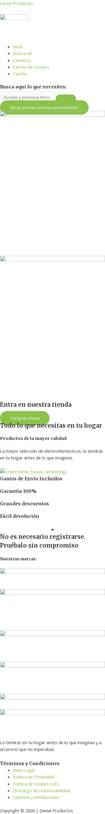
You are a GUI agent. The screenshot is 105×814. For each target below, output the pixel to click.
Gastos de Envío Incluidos (31, 478)
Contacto (22, 60)
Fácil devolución (19, 516)
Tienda (19, 74)
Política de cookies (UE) (35, 784)
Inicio (18, 46)
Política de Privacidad (33, 777)
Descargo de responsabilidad (41, 790)
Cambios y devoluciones (36, 797)
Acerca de (22, 53)
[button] (44, 107)
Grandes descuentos (24, 503)
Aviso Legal (24, 770)
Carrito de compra (31, 67)
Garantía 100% (18, 491)
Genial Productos (16, 3)
